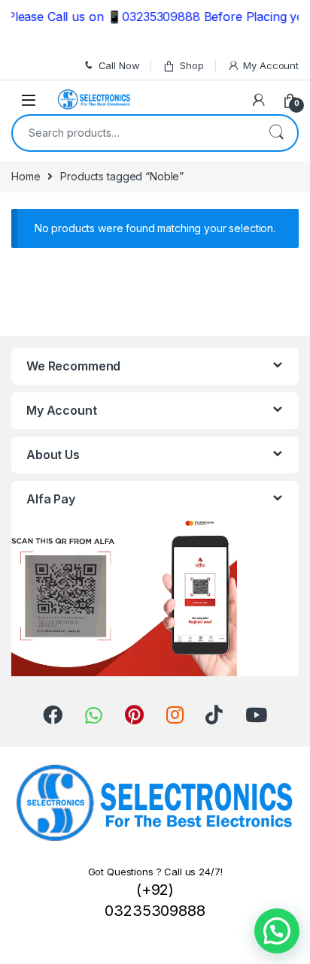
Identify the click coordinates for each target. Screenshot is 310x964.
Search (276, 133)
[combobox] (134, 133)
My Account (271, 65)
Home (25, 176)
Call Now (119, 65)
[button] (276, 930)
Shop (191, 65)
